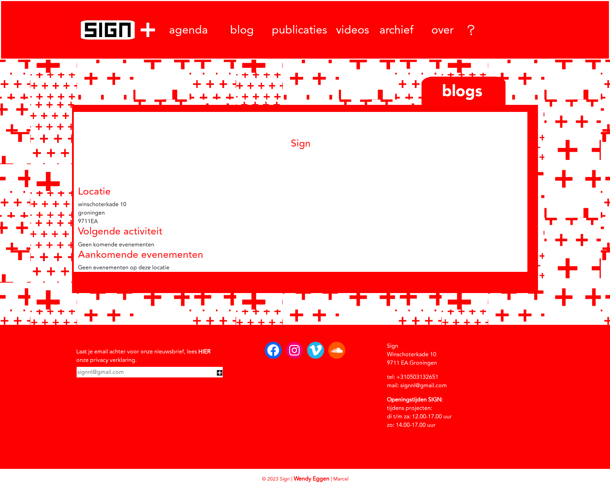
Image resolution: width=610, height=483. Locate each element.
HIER (204, 351)
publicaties (299, 30)
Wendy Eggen (311, 479)
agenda (188, 30)
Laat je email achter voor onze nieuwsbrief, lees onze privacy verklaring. (143, 355)
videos (352, 30)
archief (396, 29)
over (442, 30)
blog (242, 30)
